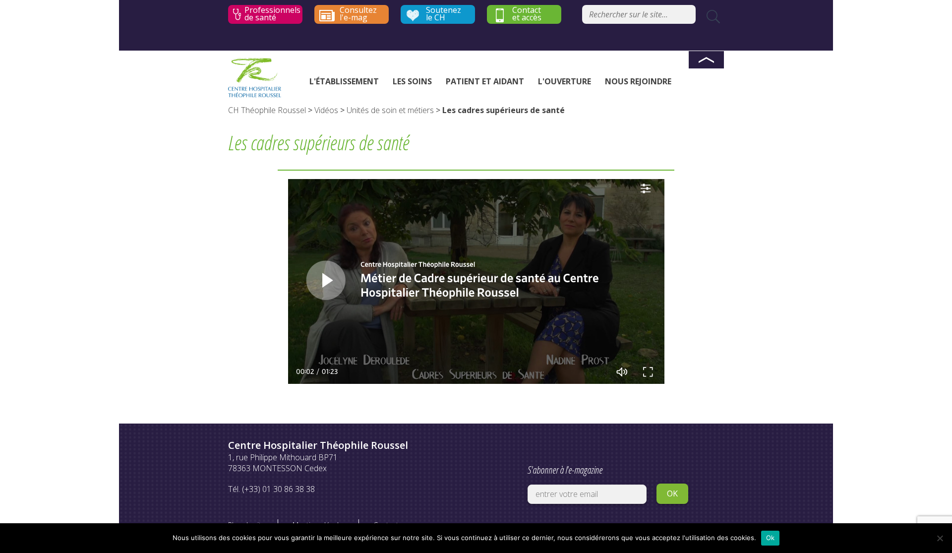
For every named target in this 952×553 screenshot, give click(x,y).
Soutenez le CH (443, 14)
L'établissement (344, 81)
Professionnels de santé (272, 14)
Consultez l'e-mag (358, 14)
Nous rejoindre (638, 81)
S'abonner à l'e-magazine (565, 470)
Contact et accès (526, 14)
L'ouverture (564, 81)
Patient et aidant (485, 81)
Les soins (412, 81)
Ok (770, 538)
